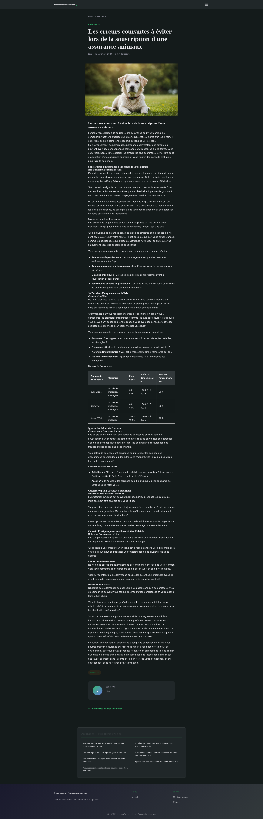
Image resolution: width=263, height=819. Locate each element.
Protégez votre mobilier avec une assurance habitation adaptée (153, 744)
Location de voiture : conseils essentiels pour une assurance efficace (156, 753)
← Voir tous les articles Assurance (105, 708)
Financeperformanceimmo (70, 793)
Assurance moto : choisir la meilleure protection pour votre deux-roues (103, 744)
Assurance (101, 16)
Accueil (91, 16)
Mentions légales (180, 797)
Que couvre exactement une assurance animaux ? (156, 761)
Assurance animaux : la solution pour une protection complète (105, 769)
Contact (176, 802)
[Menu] (206, 4)
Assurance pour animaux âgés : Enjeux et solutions (105, 752)
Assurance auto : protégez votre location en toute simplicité (104, 760)
